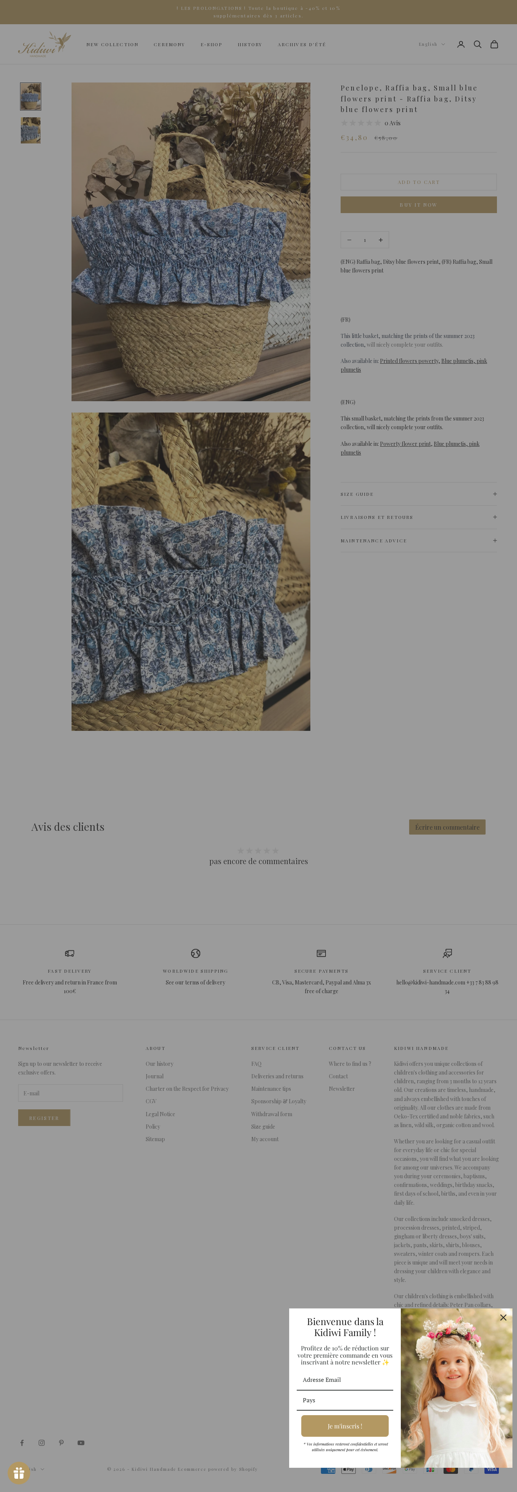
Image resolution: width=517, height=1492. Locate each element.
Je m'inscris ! (345, 1426)
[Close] (503, 1317)
